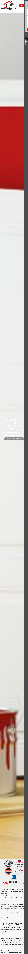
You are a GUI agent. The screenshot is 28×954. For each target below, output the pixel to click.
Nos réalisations (14, 439)
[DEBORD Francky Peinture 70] (8, 5)
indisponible (3, 12)
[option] (14, 477)
